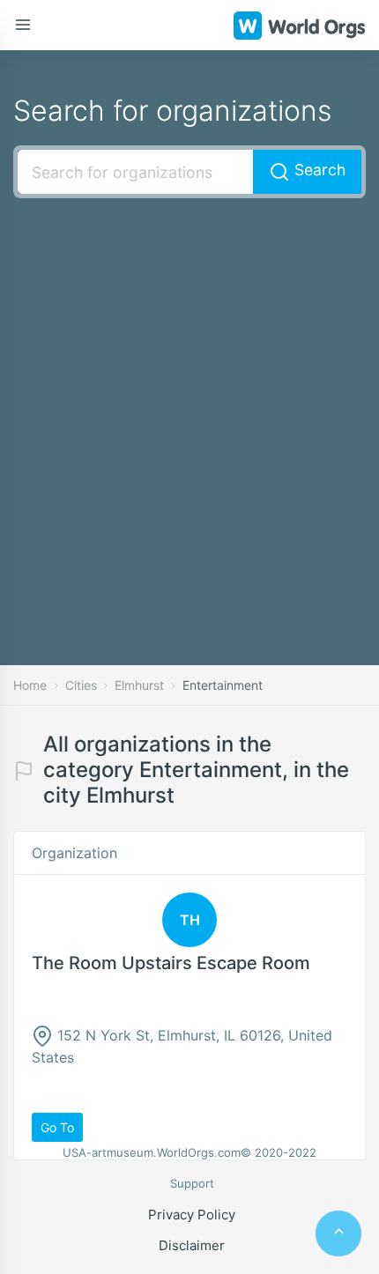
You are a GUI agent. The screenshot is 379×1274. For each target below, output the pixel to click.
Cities (81, 685)
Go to (57, 1127)
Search (318, 169)
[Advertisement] (189, 405)
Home (30, 685)
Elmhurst (139, 685)
